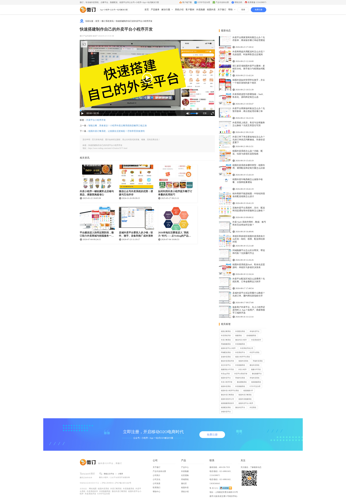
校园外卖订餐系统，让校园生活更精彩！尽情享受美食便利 (116, 131)
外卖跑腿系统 (240, 344)
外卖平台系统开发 (240, 374)
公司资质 (156, 483)
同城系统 (185, 479)
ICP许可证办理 (203, 2)
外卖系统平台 (240, 352)
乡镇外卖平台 (226, 412)
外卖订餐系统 (226, 340)
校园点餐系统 (226, 331)
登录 (243, 10)
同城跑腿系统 (226, 344)
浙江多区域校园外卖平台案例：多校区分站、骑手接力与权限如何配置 (248, 69)
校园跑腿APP (248, 390)
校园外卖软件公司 (227, 399)
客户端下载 (187, 2)
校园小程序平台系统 (242, 357)
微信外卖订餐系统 (227, 395)
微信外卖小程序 (241, 340)
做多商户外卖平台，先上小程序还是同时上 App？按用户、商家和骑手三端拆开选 (248, 310)
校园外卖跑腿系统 (245, 399)
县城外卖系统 (226, 357)
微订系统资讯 (108, 21)
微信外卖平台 (240, 407)
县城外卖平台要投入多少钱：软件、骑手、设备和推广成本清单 (136, 234)
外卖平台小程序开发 (96, 120)
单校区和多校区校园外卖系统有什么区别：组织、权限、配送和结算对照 (248, 239)
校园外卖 (211, 9)
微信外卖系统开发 (227, 361)
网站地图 (93, 489)
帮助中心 (156, 492)
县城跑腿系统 (251, 335)
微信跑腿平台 (257, 374)
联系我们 (156, 488)
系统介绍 (179, 9)
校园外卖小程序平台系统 (230, 390)
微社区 (184, 483)
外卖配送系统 (240, 331)
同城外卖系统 (258, 361)
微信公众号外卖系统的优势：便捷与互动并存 (136, 193)
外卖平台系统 (254, 352)
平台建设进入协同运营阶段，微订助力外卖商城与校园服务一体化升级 (97, 234)
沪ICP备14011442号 (123, 483)
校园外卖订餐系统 (245, 395)
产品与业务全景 (222, 2)
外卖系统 (253, 407)
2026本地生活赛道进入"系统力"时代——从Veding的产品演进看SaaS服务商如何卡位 (174, 234)
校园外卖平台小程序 (228, 348)
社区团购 (185, 475)
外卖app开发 (225, 374)
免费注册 (258, 10)
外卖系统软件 (256, 340)
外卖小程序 (242, 369)
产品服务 (155, 9)
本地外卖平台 (254, 331)
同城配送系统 (226, 352)
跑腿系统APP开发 (227, 369)
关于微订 (222, 9)
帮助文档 (238, 2)
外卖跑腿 (200, 9)
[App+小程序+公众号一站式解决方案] (88, 9)
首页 (146, 9)
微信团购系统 (242, 382)
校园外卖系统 (243, 361)
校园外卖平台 (226, 378)
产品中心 (185, 467)
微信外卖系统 (254, 365)
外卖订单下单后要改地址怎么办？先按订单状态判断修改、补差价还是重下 (248, 140)
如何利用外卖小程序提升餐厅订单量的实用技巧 (175, 193)
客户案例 (190, 9)
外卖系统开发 (226, 335)
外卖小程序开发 (226, 382)
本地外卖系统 (254, 378)
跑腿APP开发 (256, 369)
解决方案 (166, 9)
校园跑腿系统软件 (227, 403)
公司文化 (156, 479)
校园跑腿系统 (256, 382)
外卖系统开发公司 (246, 348)
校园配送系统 (226, 407)
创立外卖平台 (226, 365)
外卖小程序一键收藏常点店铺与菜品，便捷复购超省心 (97, 193)
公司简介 (156, 475)
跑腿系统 (238, 335)
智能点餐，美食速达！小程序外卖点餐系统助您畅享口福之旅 (117, 125)
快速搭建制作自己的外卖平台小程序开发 (134, 21)
